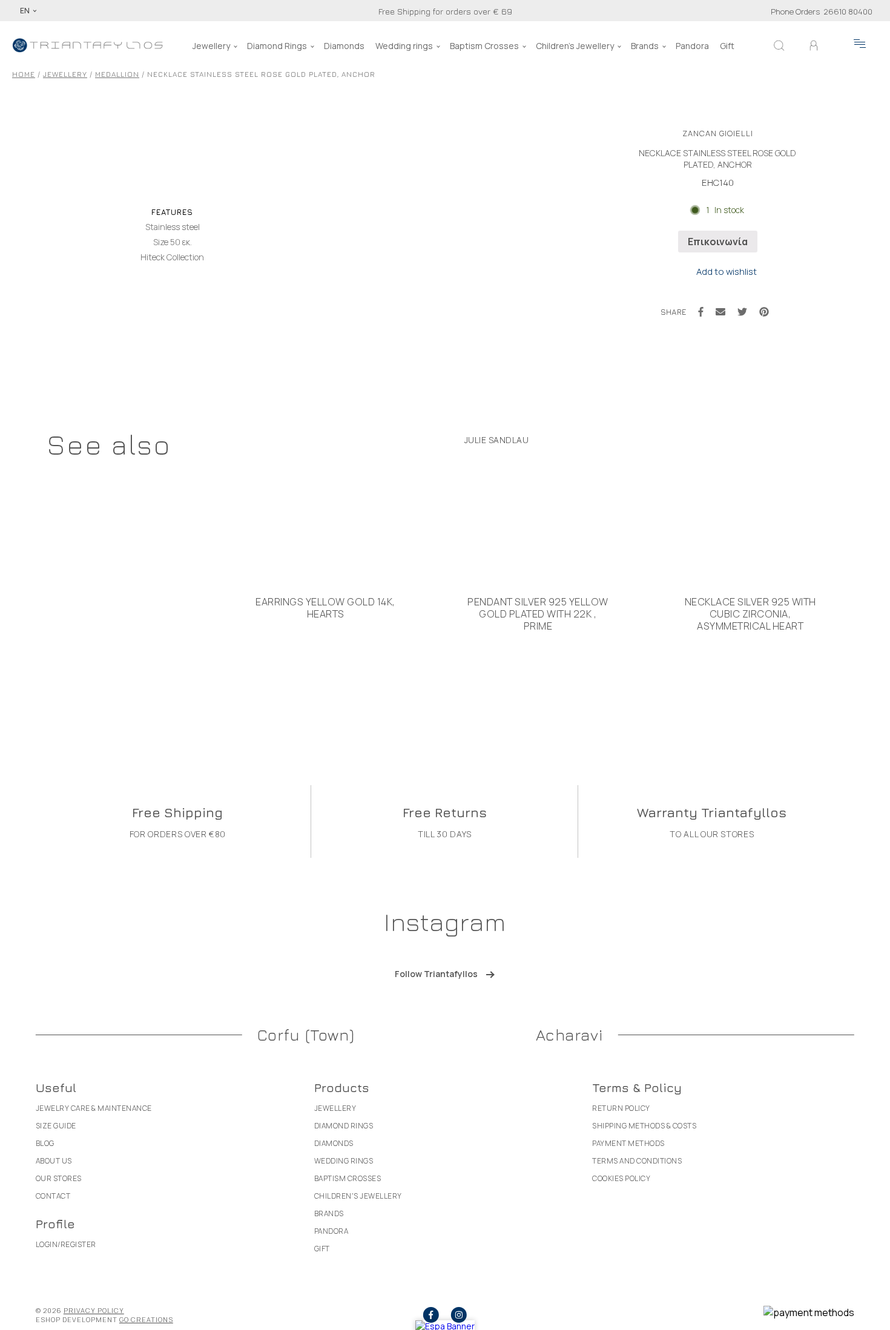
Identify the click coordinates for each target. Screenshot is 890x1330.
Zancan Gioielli (717, 133)
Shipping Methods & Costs (644, 1126)
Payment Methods (628, 1143)
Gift (727, 45)
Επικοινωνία (718, 241)
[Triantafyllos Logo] (87, 45)
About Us (54, 1161)
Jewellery (211, 45)
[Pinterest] (764, 311)
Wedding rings (404, 45)
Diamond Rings (277, 45)
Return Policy (621, 1108)
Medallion (117, 74)
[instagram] (459, 1315)
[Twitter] (742, 311)
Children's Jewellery (575, 45)
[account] (813, 45)
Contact (53, 1196)
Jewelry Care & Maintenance (94, 1108)
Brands (645, 45)
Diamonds (344, 45)
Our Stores (59, 1178)
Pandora (692, 45)
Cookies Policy (621, 1178)
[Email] (720, 311)
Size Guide (56, 1126)
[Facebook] (701, 311)
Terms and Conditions (637, 1161)
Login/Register (66, 1244)
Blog (45, 1143)
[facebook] (431, 1315)
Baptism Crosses (484, 45)
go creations (146, 1319)
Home (23, 74)
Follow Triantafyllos (436, 973)
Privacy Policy (94, 1310)
